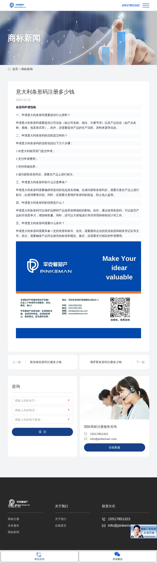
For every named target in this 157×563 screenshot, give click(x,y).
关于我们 (60, 519)
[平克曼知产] (17, 5)
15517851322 (131, 5)
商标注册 (13, 519)
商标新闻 (27, 69)
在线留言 (60, 525)
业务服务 (13, 525)
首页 (15, 69)
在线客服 (114, 447)
